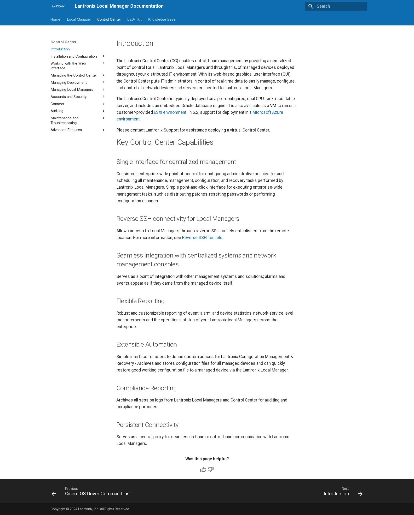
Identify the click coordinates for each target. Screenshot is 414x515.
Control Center (109, 19)
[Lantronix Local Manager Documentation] (58, 6)
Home (56, 19)
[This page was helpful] (203, 469)
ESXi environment (170, 112)
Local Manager (79, 19)
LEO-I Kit (134, 19)
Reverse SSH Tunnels (202, 237)
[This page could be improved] (210, 469)
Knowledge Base (162, 19)
